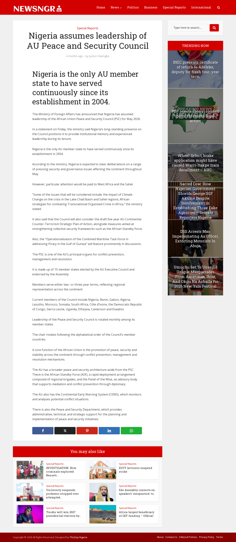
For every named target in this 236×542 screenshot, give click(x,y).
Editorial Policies (188, 537)
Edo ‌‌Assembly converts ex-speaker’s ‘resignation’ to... (137, 491)
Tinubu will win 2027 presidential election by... (63, 514)
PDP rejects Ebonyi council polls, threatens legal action (195, 116)
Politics (133, 7)
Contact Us (171, 537)
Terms (219, 537)
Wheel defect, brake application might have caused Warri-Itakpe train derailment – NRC (195, 162)
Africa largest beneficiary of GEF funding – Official (136, 514)
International (201, 7)
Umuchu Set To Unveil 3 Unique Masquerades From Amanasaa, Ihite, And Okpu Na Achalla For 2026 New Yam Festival (195, 277)
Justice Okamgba (99, 56)
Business (150, 7)
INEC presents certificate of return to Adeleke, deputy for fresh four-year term (195, 69)
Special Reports (174, 7)
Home (100, 7)
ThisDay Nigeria (78, 537)
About (160, 537)
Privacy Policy (206, 537)
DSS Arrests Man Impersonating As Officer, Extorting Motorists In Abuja (195, 238)
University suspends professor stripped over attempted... (62, 493)
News (115, 7)
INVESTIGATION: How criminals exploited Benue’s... (61, 471)
